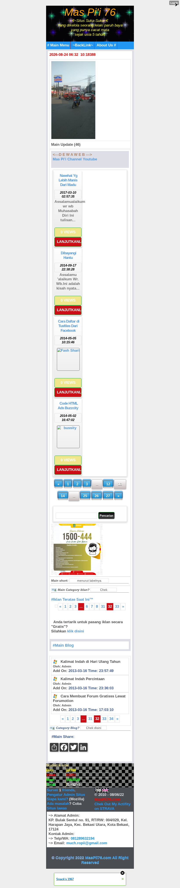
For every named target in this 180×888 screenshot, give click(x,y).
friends (68, 790)
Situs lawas (57, 808)
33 (117, 606)
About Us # (106, 45)
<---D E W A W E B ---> (72, 155)
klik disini (75, 631)
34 (111, 719)
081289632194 (82, 838)
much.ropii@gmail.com (86, 843)
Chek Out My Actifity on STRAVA (112, 806)
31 (103, 606)
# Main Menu (58, 45)
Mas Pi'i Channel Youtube (75, 159)
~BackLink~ (83, 45)
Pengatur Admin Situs (66, 795)
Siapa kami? (57, 799)
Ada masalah (58, 804)
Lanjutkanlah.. (69, 242)
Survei (53, 790)
